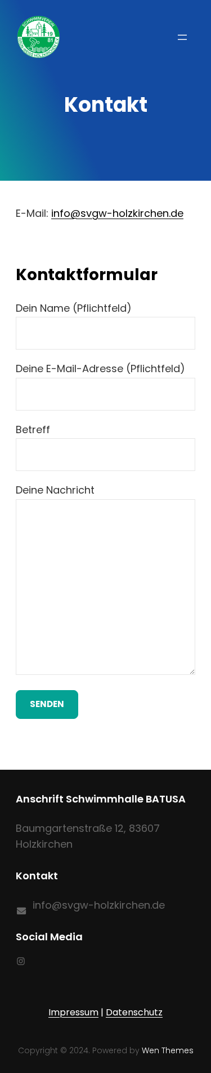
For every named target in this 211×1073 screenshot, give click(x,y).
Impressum (73, 1012)
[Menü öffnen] (182, 37)
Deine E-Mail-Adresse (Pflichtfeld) (100, 368)
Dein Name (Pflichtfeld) (74, 308)
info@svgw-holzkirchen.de (117, 213)
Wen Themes (168, 1050)
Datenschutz (134, 1012)
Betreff (33, 429)
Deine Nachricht (55, 490)
